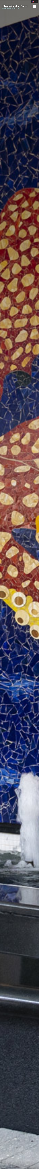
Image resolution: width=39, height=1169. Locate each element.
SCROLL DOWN (19, 1164)
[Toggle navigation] (34, 6)
